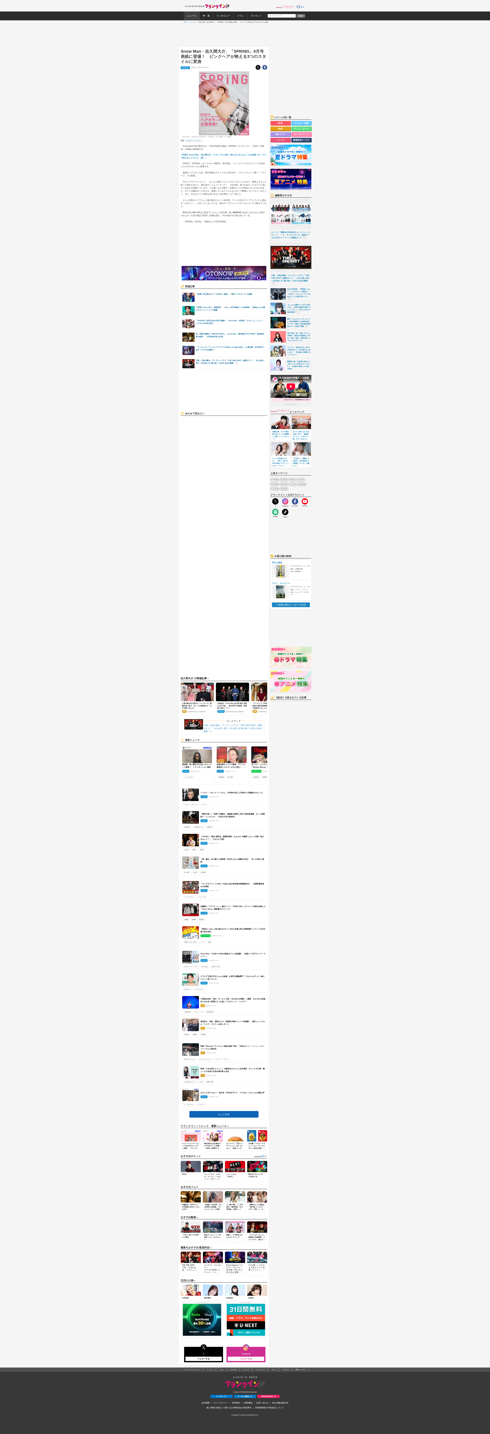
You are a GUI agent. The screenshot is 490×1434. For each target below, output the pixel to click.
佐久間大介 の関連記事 (195, 678)
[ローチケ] (300, 6)
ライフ (274, 1370)
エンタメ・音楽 (301, 123)
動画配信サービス (301, 140)
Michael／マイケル (189, 1059)
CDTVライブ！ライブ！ (191, 966)
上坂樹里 (203, 872)
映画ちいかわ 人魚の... (190, 942)
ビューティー (260, 1370)
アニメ (203, 942)
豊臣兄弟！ (187, 827)
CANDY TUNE (215, 966)
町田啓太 (201, 919)
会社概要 (205, 1403)
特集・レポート (301, 1370)
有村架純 (275, 484)
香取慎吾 (221, 777)
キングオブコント (189, 897)
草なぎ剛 (230, 777)
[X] (275, 501)
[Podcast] (275, 512)
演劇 (280, 129)
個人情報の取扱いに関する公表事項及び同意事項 (228, 1408)
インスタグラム (188, 777)
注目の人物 (188, 1280)
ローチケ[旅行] (244, 1396)
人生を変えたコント (190, 1082)
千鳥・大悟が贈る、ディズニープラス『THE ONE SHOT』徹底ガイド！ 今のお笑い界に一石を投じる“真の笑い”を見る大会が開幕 (233, 728)
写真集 (292, 480)
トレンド (280, 140)
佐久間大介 (189, 140)
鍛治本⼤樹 (210, 1012)
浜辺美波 (284, 480)
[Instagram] (285, 501)
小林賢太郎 (187, 1012)
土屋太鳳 (275, 489)
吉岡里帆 (302, 484)
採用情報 (248, 1403)
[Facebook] (295, 501)
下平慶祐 (203, 1034)
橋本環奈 (284, 484)
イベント (210, 1370)
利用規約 (236, 1403)
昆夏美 (195, 1034)
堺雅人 (194, 849)
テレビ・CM (201, 897)
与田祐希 (284, 489)
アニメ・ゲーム (301, 129)
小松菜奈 (293, 484)
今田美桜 (275, 480)
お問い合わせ (262, 1403)
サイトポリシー (221, 1403)
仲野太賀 (209, 827)
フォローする (204, 1359)
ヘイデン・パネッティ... (191, 804)
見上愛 (195, 872)
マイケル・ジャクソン (205, 1059)
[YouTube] (305, 501)
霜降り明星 (210, 1082)
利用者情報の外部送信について (269, 1408)
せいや (201, 1082)
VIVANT (186, 849)
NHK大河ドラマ (198, 827)
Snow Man (198, 140)
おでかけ (234, 1370)
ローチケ (220, 1396)
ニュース (191, 22)
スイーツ (246, 1370)
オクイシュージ (198, 1012)
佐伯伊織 (256, 777)
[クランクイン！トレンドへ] (285, 6)
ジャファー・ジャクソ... (222, 1059)
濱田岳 (202, 849)
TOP (185, 22)
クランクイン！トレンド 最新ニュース (204, 1126)
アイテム (286, 1370)
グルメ (222, 1370)
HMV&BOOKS (267, 1396)
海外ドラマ (280, 134)
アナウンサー (201, 1104)
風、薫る (186, 872)
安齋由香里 (265, 777)
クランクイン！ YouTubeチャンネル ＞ (297, 400)
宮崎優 (194, 919)
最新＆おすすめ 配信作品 (196, 1247)
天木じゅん (187, 989)
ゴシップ (204, 804)
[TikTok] (285, 512)
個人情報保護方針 (280, 1403)
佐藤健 (186, 919)
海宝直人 (186, 1034)
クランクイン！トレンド (192, 1370)
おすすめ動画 (189, 1217)
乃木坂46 (301, 480)
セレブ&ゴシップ (301, 134)
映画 (209, 942)
